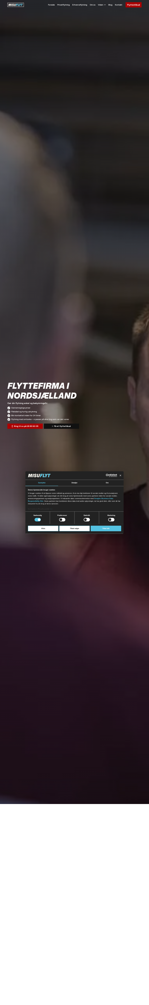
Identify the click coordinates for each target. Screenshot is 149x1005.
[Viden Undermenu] (105, 5)
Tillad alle (106, 528)
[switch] (62, 519)
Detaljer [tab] (75, 483)
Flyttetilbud (133, 5)
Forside (51, 5)
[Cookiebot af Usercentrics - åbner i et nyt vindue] (107, 475)
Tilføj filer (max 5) (114, 425)
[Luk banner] (120, 475)
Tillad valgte (74, 528)
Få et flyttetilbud (62, 426)
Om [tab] (107, 483)
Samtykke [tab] (42, 483)
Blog (110, 5)
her (51, 509)
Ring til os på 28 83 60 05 (26, 426)
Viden (100, 5)
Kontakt (118, 5)
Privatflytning (63, 5)
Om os (92, 5)
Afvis (43, 528)
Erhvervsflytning (79, 5)
